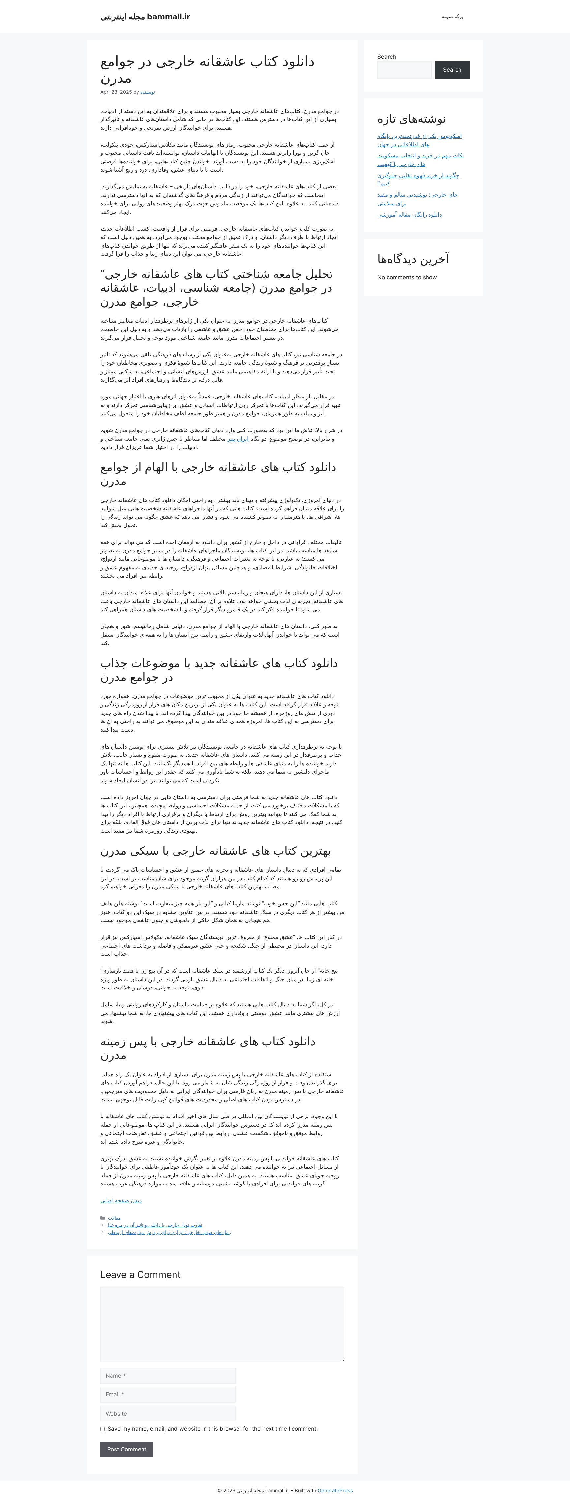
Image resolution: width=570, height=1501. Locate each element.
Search (386, 56)
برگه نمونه (452, 16)
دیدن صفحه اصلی (121, 1200)
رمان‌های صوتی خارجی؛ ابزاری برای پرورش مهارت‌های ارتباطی (169, 1232)
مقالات (114, 1218)
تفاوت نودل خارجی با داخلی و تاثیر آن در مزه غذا (155, 1225)
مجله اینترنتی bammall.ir (145, 16)
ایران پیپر (238, 438)
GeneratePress (335, 1490)
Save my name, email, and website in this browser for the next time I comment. (213, 1428)
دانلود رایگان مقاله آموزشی (409, 214)
